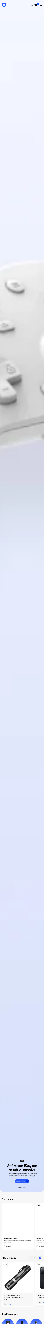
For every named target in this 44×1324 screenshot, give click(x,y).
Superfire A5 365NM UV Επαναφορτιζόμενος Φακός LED (13, 1297)
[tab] (19, 1187)
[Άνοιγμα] (41, 4)
